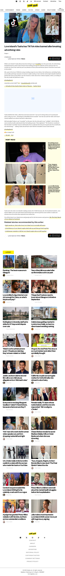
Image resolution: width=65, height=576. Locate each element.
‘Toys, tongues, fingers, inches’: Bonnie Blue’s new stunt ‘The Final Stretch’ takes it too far (53, 168)
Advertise (53, 1)
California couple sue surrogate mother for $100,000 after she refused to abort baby (43, 378)
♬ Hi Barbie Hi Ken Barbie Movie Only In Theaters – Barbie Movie (22, 86)
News (1, 9)
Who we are (37, 1)
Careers (32, 546)
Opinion (37, 9)
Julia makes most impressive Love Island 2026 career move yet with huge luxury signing (44, 517)
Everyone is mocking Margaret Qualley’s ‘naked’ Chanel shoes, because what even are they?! (15, 405)
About (32, 543)
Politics (30, 9)
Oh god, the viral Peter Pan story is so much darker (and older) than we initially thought (44, 351)
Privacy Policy (32, 561)
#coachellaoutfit (25, 83)
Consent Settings (32, 558)
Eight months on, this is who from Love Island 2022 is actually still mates (25, 225)
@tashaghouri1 (8, 80)
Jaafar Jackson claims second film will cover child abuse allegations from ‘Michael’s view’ (15, 378)
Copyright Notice (32, 555)
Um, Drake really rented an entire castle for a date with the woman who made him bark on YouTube (15, 463)
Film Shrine (61, 9)
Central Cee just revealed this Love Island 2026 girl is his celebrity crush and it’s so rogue (15, 490)
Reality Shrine (51, 9)
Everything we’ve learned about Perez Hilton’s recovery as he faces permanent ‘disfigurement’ (54, 145)
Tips (60, 1)
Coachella (38, 64)
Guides (43, 9)
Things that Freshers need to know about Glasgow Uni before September (43, 297)
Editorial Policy (32, 552)
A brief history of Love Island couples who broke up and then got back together (27, 228)
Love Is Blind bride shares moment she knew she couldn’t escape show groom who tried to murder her (54, 189)
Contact (45, 1)
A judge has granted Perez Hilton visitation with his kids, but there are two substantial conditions (15, 517)
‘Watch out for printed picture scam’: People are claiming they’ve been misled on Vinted (14, 351)
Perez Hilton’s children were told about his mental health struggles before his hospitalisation (43, 490)
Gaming (24, 9)
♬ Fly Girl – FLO (8, 135)
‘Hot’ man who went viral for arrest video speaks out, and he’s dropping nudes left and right (16, 434)
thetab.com (29, 570)
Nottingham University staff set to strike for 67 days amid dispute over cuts (15, 324)
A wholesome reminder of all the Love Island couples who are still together (26, 231)
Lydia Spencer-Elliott (14, 59)
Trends (18, 9)
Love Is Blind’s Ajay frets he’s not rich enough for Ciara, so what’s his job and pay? (15, 297)
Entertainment (9, 9)
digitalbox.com (33, 574)
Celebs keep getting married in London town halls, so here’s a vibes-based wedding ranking (42, 324)
